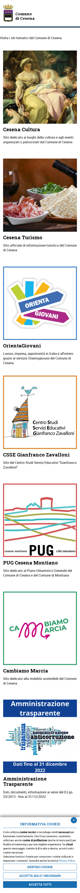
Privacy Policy (66, 860)
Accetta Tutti (40, 884)
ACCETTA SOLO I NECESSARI (40, 876)
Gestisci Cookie (40, 867)
